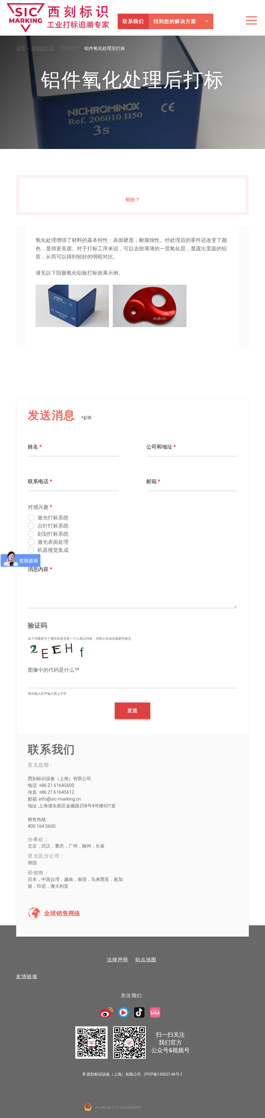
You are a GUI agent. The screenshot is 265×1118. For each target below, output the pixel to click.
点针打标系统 (53, 526)
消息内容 (40, 569)
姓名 (35, 447)
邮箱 (153, 481)
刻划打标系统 (53, 534)
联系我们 (133, 21)
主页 (22, 48)
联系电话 (40, 481)
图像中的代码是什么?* (53, 670)
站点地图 (146, 959)
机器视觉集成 (53, 550)
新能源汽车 (44, 48)
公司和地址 (161, 447)
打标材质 (71, 48)
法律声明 (117, 959)
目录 (251, 20)
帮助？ (132, 200)
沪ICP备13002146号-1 (163, 1074)
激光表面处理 (53, 542)
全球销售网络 (62, 913)
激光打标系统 (53, 518)
